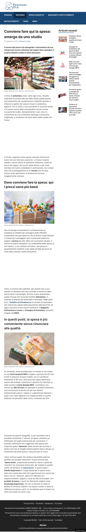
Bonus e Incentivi (36, 15)
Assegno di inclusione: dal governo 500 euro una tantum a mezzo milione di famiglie (75, 52)
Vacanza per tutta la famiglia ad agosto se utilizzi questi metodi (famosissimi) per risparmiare (75, 79)
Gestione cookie (80, 530)
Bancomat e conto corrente (61, 15)
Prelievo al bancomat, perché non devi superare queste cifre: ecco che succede (75, 109)
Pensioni (8, 15)
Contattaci (58, 520)
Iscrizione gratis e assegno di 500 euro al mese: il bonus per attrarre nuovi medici (75, 94)
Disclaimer (40, 503)
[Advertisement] (29, 139)
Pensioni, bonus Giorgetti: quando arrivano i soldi (75, 39)
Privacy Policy (29, 503)
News (34, 21)
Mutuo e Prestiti (11, 21)
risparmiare (28, 468)
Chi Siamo (58, 503)
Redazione (49, 503)
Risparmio (20, 15)
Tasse (25, 21)
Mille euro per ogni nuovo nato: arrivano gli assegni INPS (75, 65)
